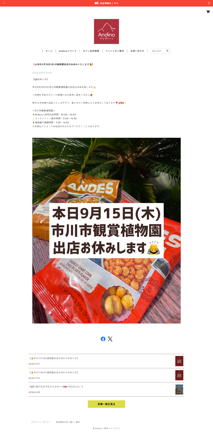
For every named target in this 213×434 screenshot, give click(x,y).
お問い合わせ (137, 51)
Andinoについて (68, 51)
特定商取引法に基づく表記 (68, 422)
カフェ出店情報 (91, 51)
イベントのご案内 (114, 51)
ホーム (49, 51)
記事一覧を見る (106, 404)
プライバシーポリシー (41, 422)
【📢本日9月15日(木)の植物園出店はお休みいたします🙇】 (63, 64)
